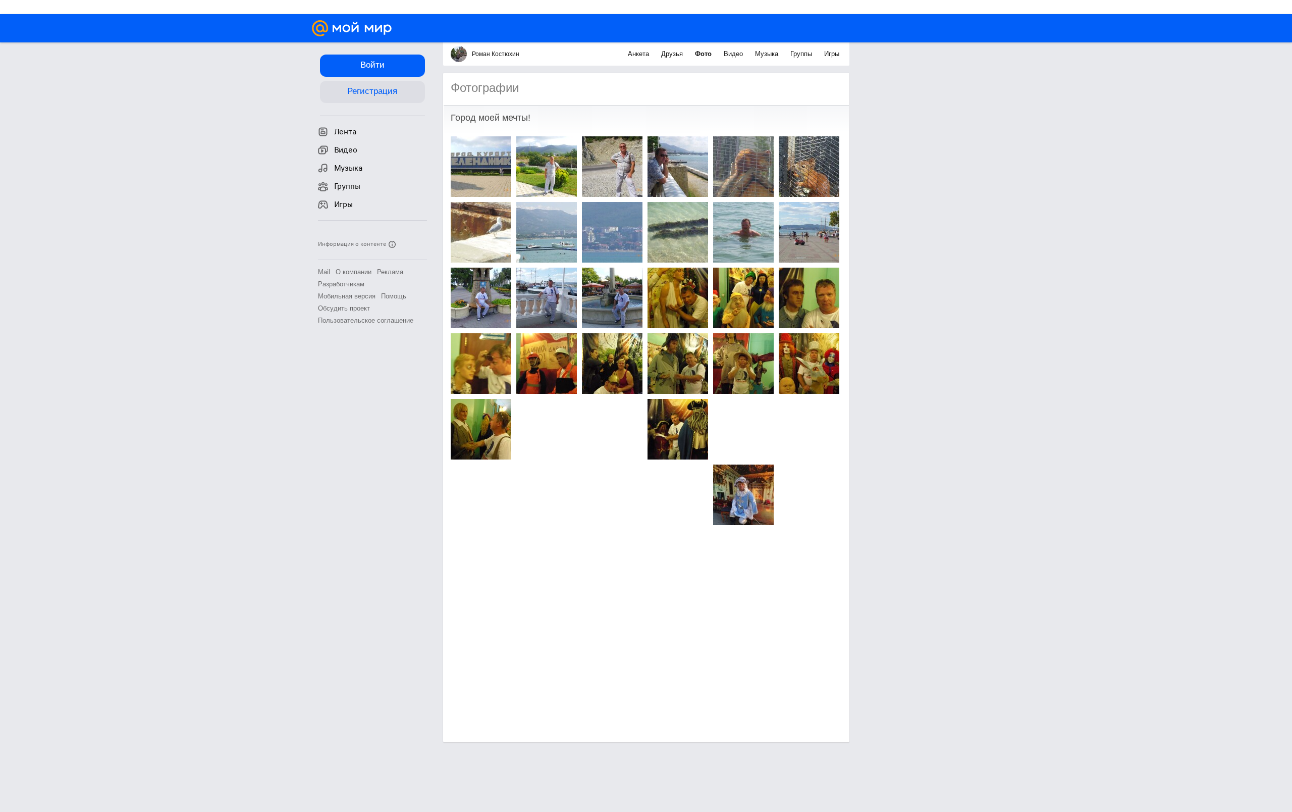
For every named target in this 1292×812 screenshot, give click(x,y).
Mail (324, 272)
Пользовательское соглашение (365, 320)
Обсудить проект (344, 308)
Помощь (393, 296)
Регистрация (372, 91)
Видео (734, 54)
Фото (704, 54)
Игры (831, 54)
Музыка (767, 54)
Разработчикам (341, 284)
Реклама (390, 272)
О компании (353, 272)
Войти (372, 65)
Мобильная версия (346, 296)
